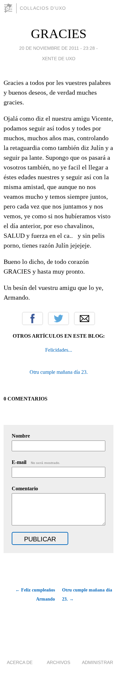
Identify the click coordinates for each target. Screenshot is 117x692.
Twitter (58, 318)
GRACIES (58, 33)
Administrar (97, 662)
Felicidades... (58, 350)
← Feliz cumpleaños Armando (35, 595)
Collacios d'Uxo (43, 8)
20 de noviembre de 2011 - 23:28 (57, 48)
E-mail (36, 462)
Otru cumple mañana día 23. (59, 372)
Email (84, 318)
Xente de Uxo (58, 58)
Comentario (25, 488)
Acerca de (19, 662)
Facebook (32, 318)
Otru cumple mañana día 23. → (87, 595)
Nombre (21, 436)
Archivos (58, 662)
